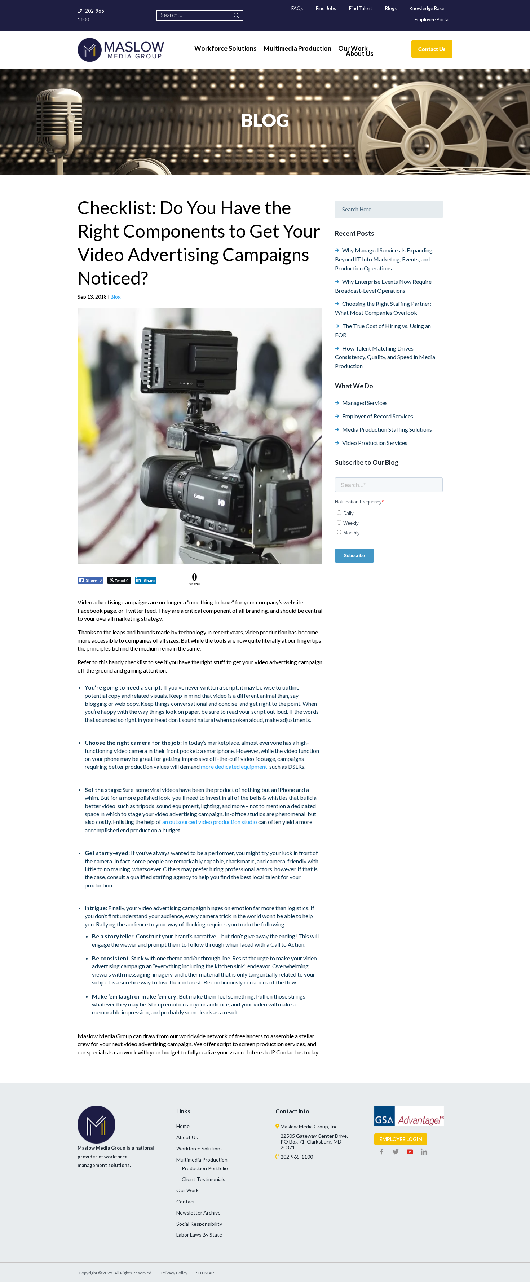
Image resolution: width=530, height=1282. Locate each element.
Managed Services (365, 402)
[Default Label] (410, 1152)
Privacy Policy (174, 1273)
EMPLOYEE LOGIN (400, 1139)
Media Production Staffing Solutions (387, 429)
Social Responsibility (199, 1224)
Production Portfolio (205, 1168)
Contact (185, 1201)
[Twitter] (395, 1152)
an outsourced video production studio (209, 821)
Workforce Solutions (199, 1148)
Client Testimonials (203, 1179)
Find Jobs (326, 8)
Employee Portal (432, 19)
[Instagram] (424, 1152)
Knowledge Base (427, 8)
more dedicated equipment (234, 766)
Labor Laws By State (199, 1235)
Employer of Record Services (377, 416)
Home (183, 1126)
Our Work (187, 1190)
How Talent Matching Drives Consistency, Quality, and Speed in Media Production (385, 357)
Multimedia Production (202, 1160)
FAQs (297, 8)
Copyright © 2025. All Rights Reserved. (116, 1273)
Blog (116, 297)
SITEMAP (205, 1273)
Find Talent (360, 8)
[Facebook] (381, 1152)
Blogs (391, 8)
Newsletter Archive (198, 1213)
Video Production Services (374, 442)
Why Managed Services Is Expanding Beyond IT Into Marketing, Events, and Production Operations (384, 259)
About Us (187, 1137)
